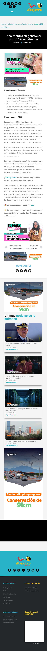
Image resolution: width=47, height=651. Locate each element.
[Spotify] (10, 6)
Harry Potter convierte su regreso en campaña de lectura (20, 377)
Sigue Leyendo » (11, 349)
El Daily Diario (11, 178)
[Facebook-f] (4, 3)
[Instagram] (8, 3)
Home (3, 24)
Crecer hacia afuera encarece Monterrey (21, 441)
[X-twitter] (14, 6)
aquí (32, 205)
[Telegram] (19, 3)
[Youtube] (16, 3)
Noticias (10, 24)
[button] (12, 12)
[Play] (23, 230)
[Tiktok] (12, 3)
